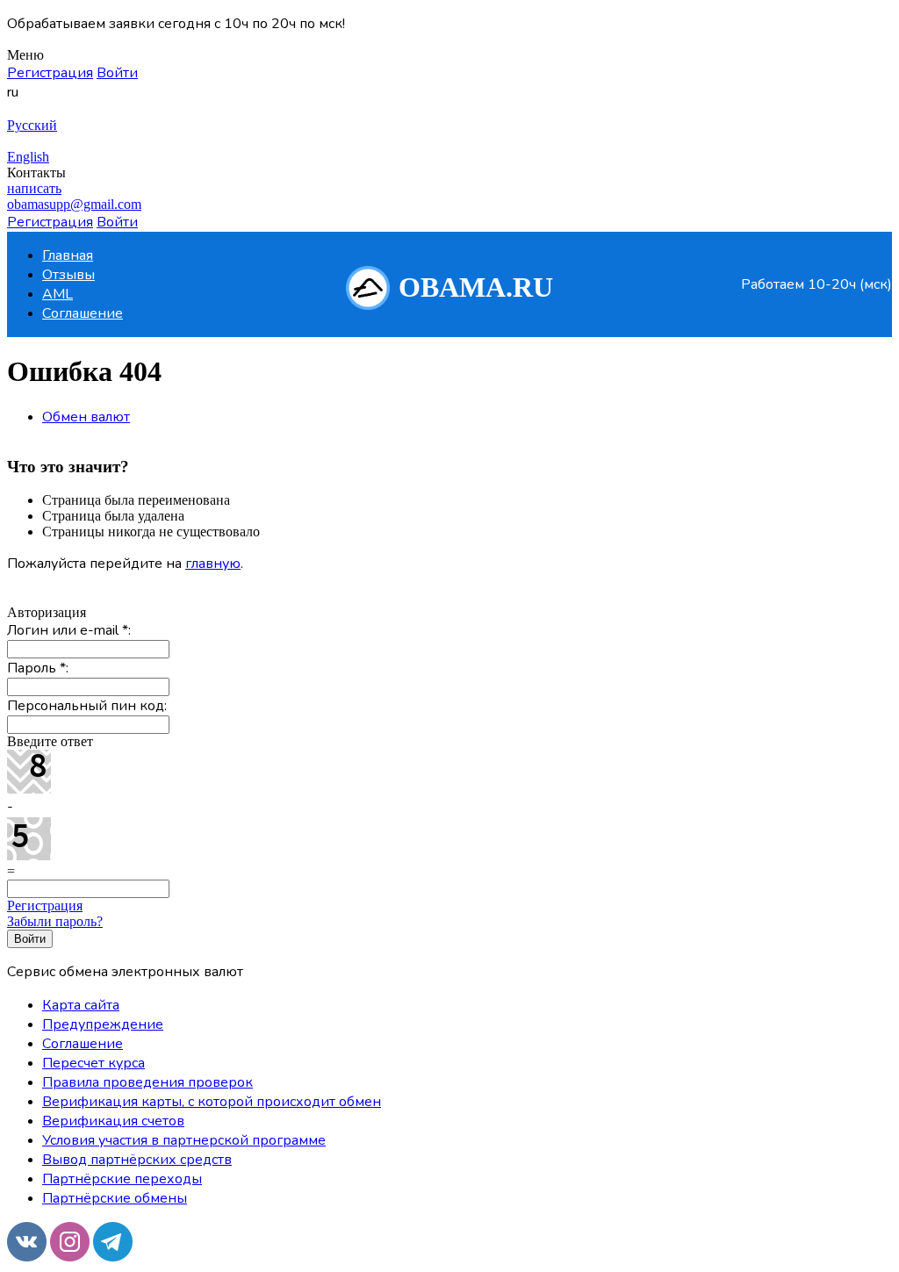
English (28, 156)
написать (34, 188)
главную (213, 563)
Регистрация (45, 905)
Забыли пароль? (55, 921)
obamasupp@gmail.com (74, 204)
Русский (32, 125)
